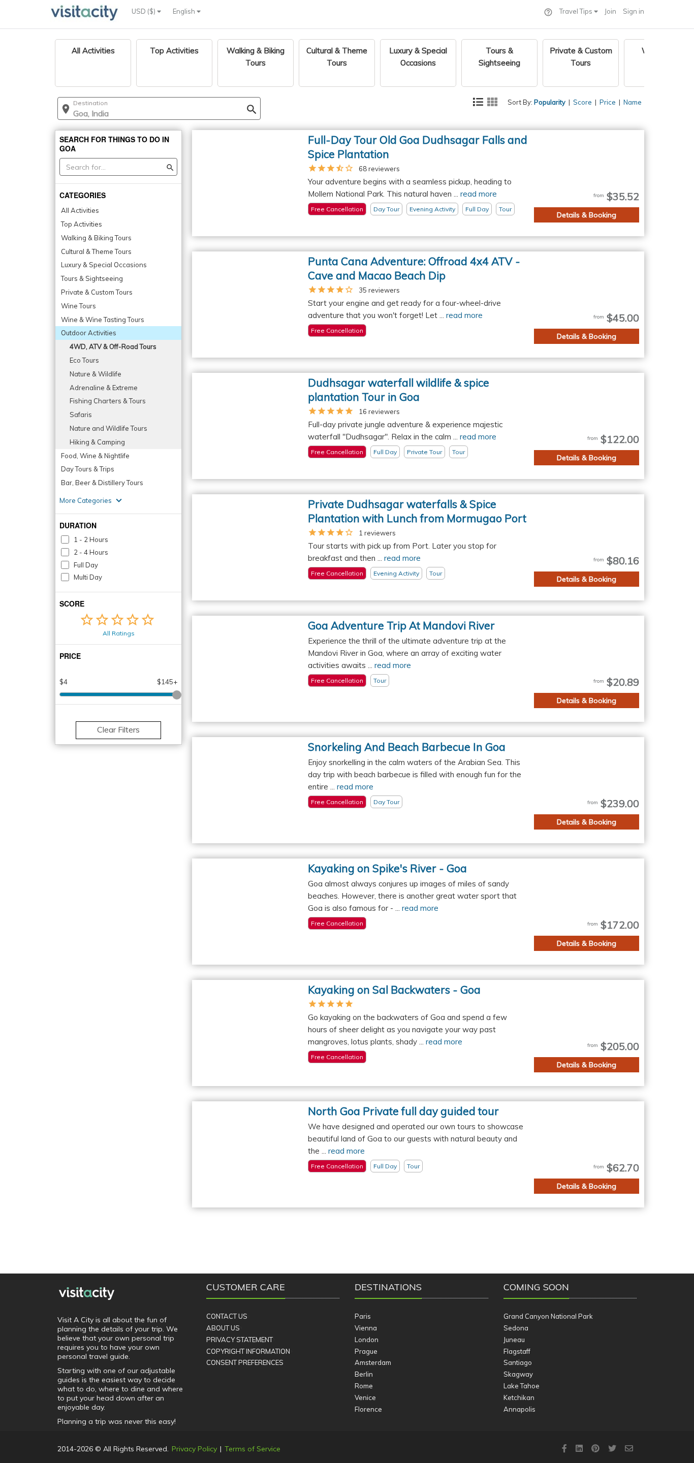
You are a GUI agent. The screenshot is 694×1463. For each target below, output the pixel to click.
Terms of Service (252, 1448)
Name (632, 102)
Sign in (633, 11)
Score (582, 102)
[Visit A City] (86, 1294)
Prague (366, 1351)
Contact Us (226, 1316)
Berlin (364, 1374)
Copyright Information (248, 1351)
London (366, 1339)
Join (610, 11)
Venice (365, 1397)
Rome (364, 1386)
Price (608, 102)
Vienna (366, 1328)
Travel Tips (576, 11)
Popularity (549, 102)
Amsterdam (373, 1362)
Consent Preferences (244, 1362)
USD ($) (144, 11)
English (185, 11)
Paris (363, 1316)
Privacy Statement (239, 1339)
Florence (368, 1409)
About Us (223, 1328)
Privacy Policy (194, 1448)
